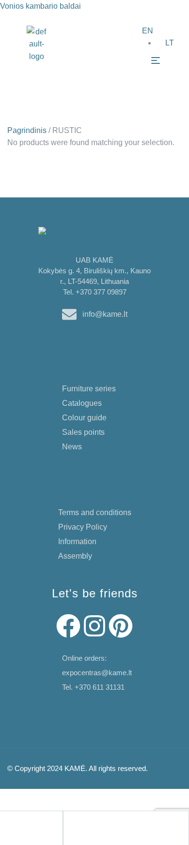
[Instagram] (94, 626)
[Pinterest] (121, 626)
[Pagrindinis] (7, 826)
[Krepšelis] (133, 826)
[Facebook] (68, 626)
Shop (94, 365)
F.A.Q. (94, 483)
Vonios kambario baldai (40, 6)
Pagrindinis (27, 130)
